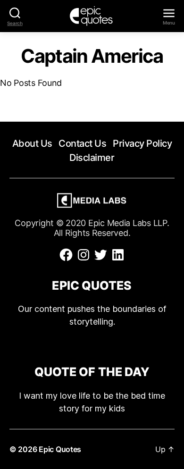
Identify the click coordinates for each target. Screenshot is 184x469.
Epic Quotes (60, 449)
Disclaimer (91, 157)
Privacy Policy (142, 143)
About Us (32, 143)
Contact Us (82, 143)
